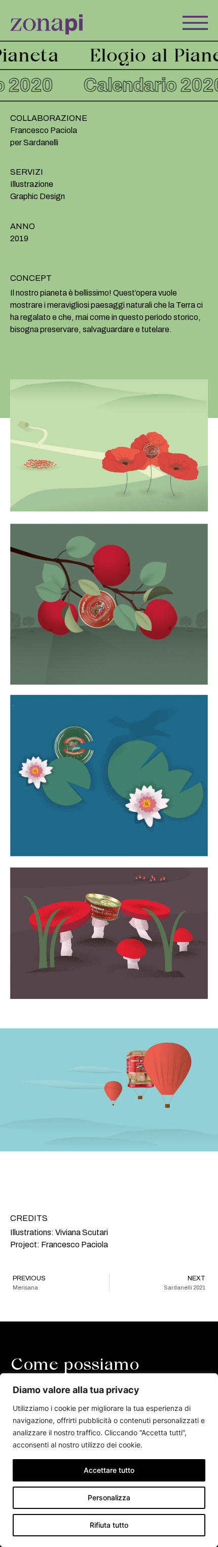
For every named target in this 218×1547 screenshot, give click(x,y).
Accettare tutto (109, 1470)
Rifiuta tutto (109, 1525)
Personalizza (109, 1497)
